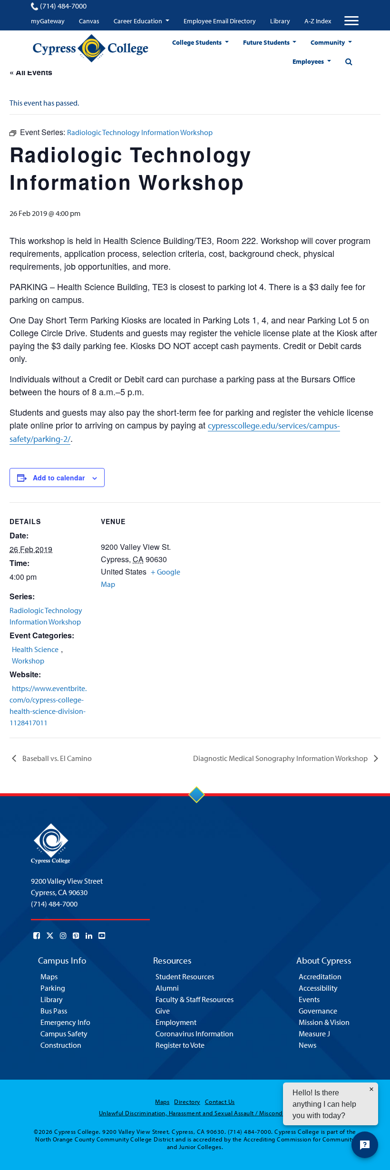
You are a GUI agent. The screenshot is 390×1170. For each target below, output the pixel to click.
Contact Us (220, 1101)
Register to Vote (180, 1045)
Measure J (314, 1033)
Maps (49, 976)
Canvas (89, 21)
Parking (52, 988)
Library (280, 21)
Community (328, 42)
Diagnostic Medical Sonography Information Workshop (281, 758)
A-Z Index (317, 21)
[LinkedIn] (89, 935)
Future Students (267, 42)
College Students (197, 42)
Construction (60, 1045)
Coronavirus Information (195, 1033)
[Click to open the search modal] (349, 61)
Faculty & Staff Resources (195, 999)
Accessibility (318, 988)
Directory (187, 1101)
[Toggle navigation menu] (351, 20)
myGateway (48, 21)
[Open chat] (364, 1144)
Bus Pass (53, 1010)
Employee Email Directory (220, 21)
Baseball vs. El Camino (56, 758)
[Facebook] (36, 935)
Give (163, 1010)
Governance (318, 1010)
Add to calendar (59, 477)
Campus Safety (64, 1033)
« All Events (31, 72)
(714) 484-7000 (63, 5)
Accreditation (320, 976)
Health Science (35, 649)
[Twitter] (50, 935)
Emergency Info (65, 1022)
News (307, 1045)
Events (309, 999)
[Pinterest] (76, 935)
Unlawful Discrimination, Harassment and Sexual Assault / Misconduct (195, 1113)
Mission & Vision (324, 1022)
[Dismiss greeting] (371, 1089)
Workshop (28, 660)
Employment (176, 1022)
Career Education (139, 21)
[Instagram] (63, 935)
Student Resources (185, 976)
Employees (308, 61)
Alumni (167, 988)
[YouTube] (101, 935)
